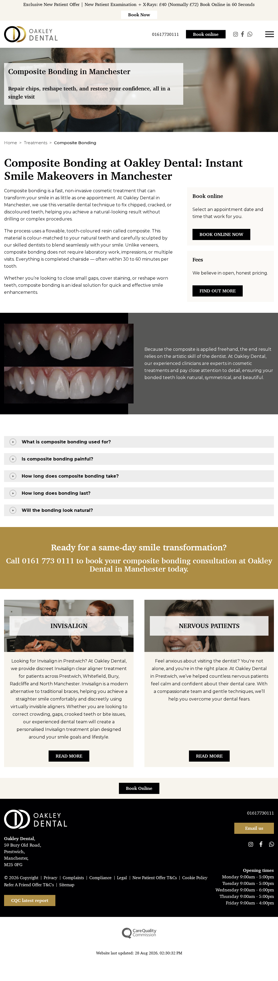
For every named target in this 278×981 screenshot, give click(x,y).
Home (10, 142)
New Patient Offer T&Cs (154, 878)
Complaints (73, 878)
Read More (69, 756)
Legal (122, 878)
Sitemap (66, 885)
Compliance (100, 878)
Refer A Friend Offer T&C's (29, 885)
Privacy (50, 878)
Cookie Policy (194, 878)
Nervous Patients (209, 626)
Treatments (35, 142)
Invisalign (68, 626)
